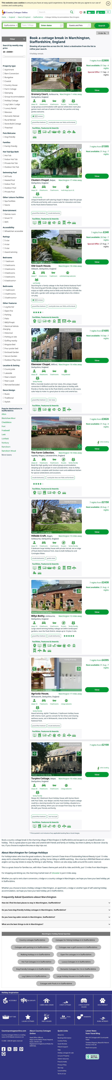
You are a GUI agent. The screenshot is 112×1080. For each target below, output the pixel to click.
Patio (6, 318)
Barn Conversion (11, 73)
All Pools (8, 176)
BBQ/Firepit (9, 322)
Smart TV (8, 218)
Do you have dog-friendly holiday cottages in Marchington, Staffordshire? (34, 910)
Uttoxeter (56, 873)
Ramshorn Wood (9, 451)
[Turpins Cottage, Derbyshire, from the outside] (56, 759)
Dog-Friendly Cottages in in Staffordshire (33, 969)
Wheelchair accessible (13, 231)
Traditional (9, 398)
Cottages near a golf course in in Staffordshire (78, 947)
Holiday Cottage (11, 100)
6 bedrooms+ (10, 280)
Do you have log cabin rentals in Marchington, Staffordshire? (28, 917)
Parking (7, 314)
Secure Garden (10, 356)
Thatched (8, 127)
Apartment (9, 69)
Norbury (5, 442)
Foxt (3, 426)
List (92, 12)
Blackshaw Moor (9, 418)
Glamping (8, 93)
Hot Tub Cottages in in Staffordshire (36, 962)
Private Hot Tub (11, 163)
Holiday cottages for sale (66, 1053)
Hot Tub (7, 155)
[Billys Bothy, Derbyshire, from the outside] (56, 597)
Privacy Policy (62, 1065)
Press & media (62, 1062)
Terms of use (62, 1074)
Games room (10, 214)
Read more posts (91, 1048)
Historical (8, 333)
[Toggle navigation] (108, 12)
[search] (71, 11)
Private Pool (9, 191)
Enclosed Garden (11, 352)
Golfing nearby (10, 340)
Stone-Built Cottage (12, 123)
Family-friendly (10, 146)
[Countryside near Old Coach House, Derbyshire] (56, 247)
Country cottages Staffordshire (32, 940)
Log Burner (9, 307)
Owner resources (63, 1059)
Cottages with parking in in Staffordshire (31, 947)
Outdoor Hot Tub (11, 167)
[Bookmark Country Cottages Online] (84, 12)
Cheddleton (6, 422)
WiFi (6, 222)
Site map (60, 1068)
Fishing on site (10, 336)
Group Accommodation (14, 96)
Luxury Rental (10, 108)
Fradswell (6, 430)
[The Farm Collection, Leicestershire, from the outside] (56, 433)
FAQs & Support (63, 1047)
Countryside (9, 369)
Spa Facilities (9, 201)
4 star (7, 244)
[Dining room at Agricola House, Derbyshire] (56, 674)
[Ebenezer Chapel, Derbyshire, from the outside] (56, 345)
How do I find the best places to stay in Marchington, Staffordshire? (31, 903)
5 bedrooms (9, 276)
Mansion (8, 112)
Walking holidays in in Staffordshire (35, 954)
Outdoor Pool (10, 188)
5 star (7, 240)
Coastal (7, 81)
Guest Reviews (62, 1044)
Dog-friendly (9, 137)
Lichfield (5, 438)
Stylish (7, 401)
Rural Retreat (10, 120)
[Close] (108, 3)
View (97, 90)
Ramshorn (6, 446)
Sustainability (62, 1071)
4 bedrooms (9, 273)
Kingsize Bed (9, 344)
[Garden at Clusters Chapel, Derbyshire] (56, 161)
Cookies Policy (62, 1041)
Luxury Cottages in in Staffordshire (76, 962)
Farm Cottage (10, 89)
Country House (10, 85)
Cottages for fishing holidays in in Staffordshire (75, 940)
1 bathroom (9, 290)
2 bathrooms (10, 293)
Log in (101, 12)
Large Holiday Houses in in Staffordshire (73, 976)
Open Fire (8, 311)
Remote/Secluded (11, 384)
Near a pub (9, 381)
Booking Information (64, 1038)
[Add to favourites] (81, 13)
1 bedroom (9, 261)
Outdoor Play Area (12, 360)
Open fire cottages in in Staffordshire (75, 954)
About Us (61, 1035)
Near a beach (10, 377)
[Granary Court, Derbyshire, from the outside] (56, 75)
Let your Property (63, 1056)
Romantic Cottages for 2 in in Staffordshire (78, 969)
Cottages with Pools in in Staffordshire (56, 983)
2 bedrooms (9, 265)
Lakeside (8, 373)
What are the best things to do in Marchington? (22, 924)
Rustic (7, 394)
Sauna (7, 205)
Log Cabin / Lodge (12, 104)
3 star (7, 248)
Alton (4, 414)
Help (59, 1050)
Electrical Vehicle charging (10, 327)
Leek (4, 434)
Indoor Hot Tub (11, 159)
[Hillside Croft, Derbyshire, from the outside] (56, 517)
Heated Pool (9, 180)
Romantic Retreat (11, 116)
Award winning (10, 252)
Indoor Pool (9, 184)
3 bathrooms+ (10, 297)
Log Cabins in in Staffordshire (34, 976)
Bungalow (8, 77)
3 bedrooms (9, 269)
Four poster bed (11, 348)
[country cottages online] (15, 12)
